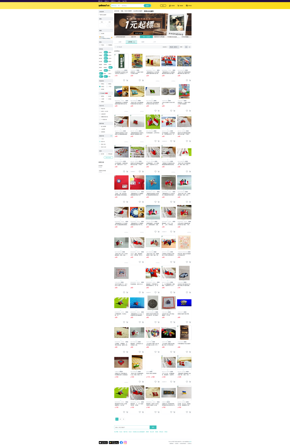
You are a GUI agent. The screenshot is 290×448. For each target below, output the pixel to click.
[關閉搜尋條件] (119, 5)
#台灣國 (116, 432)
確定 (109, 25)
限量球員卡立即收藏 (159, 36)
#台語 (120, 432)
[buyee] (105, 37)
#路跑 (156, 432)
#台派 (130, 432)
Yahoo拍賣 (103, 5)
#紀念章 (152, 432)
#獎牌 (147, 432)
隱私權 (176, 443)
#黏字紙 (125, 432)
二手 (154, 42)
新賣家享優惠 (185, 37)
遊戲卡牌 (133, 37)
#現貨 (165, 432)
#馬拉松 (161, 432)
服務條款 (172, 443)
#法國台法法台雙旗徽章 (139, 432)
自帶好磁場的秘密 (120, 37)
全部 (120, 42)
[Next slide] (128, 61)
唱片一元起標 (146, 37)
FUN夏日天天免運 (172, 37)
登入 (163, 5)
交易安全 (190, 443)
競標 (143, 42)
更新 (190, 441)
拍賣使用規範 (183, 443)
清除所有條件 (108, 157)
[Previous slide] (115, 61)
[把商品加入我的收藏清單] (124, 80)
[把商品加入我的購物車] (127, 80)
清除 (111, 135)
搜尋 (153, 427)
